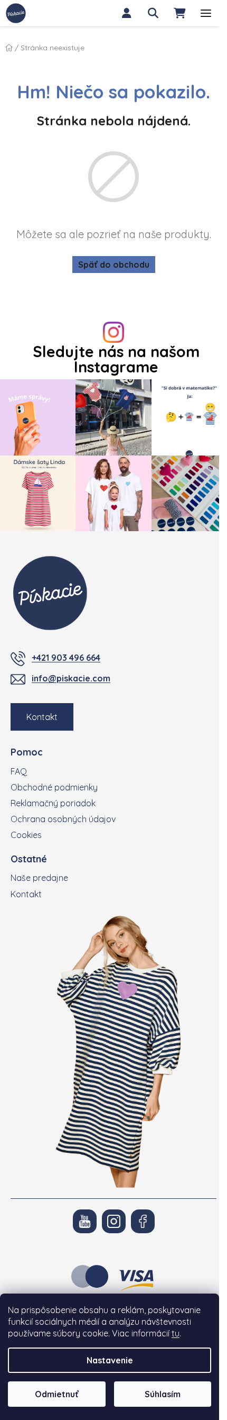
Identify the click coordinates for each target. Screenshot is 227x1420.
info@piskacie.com (71, 678)
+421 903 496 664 (66, 657)
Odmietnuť (57, 1394)
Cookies (26, 835)
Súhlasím (163, 1394)
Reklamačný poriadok (53, 803)
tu (175, 1333)
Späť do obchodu (113, 264)
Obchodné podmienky (54, 787)
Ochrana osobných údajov (63, 819)
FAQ (19, 771)
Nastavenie (110, 1360)
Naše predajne (39, 877)
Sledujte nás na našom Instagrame (116, 359)
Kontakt (42, 717)
